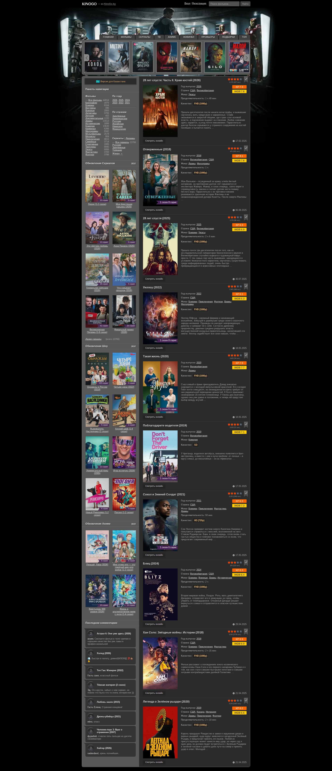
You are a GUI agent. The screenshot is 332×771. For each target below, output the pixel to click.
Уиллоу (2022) (152, 287)
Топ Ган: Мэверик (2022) (110, 670)
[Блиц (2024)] (154, 624)
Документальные (94, 118)
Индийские (118, 124)
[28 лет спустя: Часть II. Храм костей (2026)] (154, 141)
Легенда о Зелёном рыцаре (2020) (166, 701)
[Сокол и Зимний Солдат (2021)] (154, 555)
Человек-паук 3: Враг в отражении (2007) (109, 731)
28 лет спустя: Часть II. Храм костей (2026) (172, 80)
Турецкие (117, 150)
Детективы (90, 113)
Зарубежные (118, 116)
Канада (200, 712)
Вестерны (90, 108)
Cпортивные (91, 144)
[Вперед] (246, 57)
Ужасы (191, 94)
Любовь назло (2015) (108, 702)
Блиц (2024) (151, 563)
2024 (198, 569)
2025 (198, 224)
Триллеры (90, 146)
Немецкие (117, 126)
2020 (198, 362)
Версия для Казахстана (110, 81)
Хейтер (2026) (104, 748)
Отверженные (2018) (157, 149)
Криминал (90, 128)
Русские (116, 121)
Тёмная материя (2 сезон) (111, 685)
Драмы (192, 163)
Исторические (225, 577)
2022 (198, 293)
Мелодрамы (203, 163)
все (133, 163)
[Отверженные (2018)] (154, 210)
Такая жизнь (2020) (156, 356)
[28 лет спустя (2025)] (154, 279)
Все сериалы (122, 142)
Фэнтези (218, 301)
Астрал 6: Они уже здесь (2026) (114, 633)
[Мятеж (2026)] (119, 57)
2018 (198, 155)
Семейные (90, 141)
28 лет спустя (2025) (156, 218)
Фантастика (220, 508)
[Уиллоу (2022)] (154, 348)
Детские (89, 115)
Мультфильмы (93, 134)
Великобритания (205, 90)
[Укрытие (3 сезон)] (215, 57)
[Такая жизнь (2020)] (154, 417)
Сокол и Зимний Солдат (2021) (164, 494)
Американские (119, 118)
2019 (198, 431)
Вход (187, 3)
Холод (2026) (104, 653)
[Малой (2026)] (239, 57)
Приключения (206, 301)
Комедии (193, 439)
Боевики (192, 232)
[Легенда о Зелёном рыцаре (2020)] (154, 762)
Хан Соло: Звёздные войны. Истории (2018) (173, 632)
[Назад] (86, 57)
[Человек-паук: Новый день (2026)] (167, 57)
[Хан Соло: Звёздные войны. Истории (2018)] (154, 693)
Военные (203, 577)
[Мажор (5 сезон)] (191, 57)
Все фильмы (95, 100)
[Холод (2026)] (94, 57)
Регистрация (199, 3)
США (192, 90)
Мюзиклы (90, 136)
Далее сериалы (93, 339)
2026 (198, 86)
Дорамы (130, 138)
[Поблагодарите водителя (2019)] (154, 486)
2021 (198, 500)
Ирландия (211, 712)
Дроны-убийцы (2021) (109, 716)
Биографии (91, 102)
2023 (114, 102)
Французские (119, 129)
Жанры (117, 153)
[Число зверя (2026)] (143, 57)
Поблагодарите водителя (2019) (165, 425)
